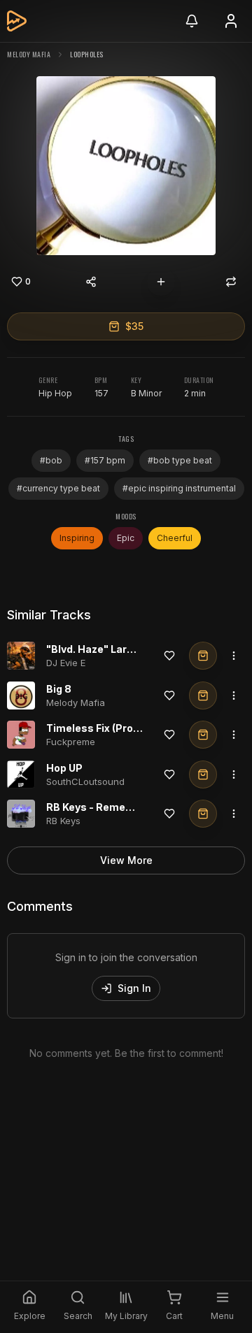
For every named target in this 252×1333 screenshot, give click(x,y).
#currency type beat (58, 488)
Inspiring (76, 538)
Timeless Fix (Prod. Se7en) (112, 728)
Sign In (134, 988)
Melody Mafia (28, 54)
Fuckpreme (70, 741)
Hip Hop (55, 393)
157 (101, 393)
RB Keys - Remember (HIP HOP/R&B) (136, 807)
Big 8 (58, 689)
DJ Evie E (65, 662)
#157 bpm (105, 460)
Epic (125, 538)
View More (126, 860)
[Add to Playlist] (161, 282)
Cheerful (174, 538)
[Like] (169, 656)
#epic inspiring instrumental (179, 488)
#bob (51, 460)
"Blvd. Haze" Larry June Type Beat (131, 649)
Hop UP (64, 768)
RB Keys (63, 820)
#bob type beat (180, 460)
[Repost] (231, 282)
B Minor (146, 393)
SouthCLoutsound (85, 781)
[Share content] (91, 282)
